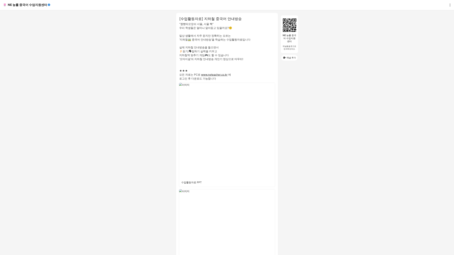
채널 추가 (291, 57)
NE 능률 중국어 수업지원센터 (27, 5)
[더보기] (449, 5)
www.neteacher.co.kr (214, 74)
